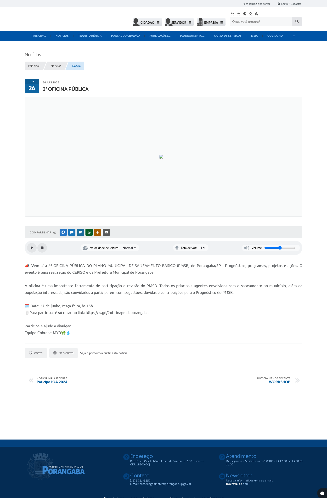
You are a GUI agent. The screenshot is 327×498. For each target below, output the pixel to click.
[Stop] (42, 248)
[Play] (32, 248)
